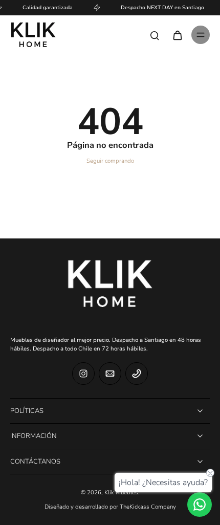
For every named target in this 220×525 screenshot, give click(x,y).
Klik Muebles (121, 492)
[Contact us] (199, 504)
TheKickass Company (148, 507)
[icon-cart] (177, 35)
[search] (154, 35)
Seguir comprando (110, 161)
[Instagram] (83, 373)
